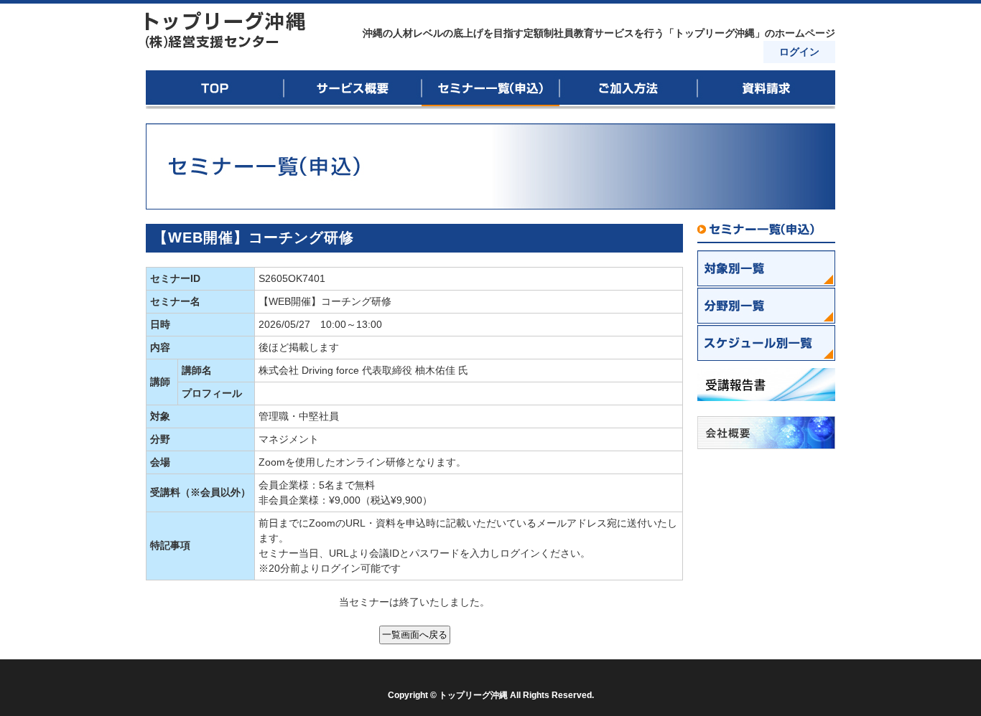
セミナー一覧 (766, 233)
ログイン (799, 51)
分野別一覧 (766, 306)
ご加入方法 (628, 89)
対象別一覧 (766, 268)
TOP (215, 89)
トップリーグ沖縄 (226, 30)
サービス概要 (353, 89)
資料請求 (766, 89)
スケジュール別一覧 (766, 343)
